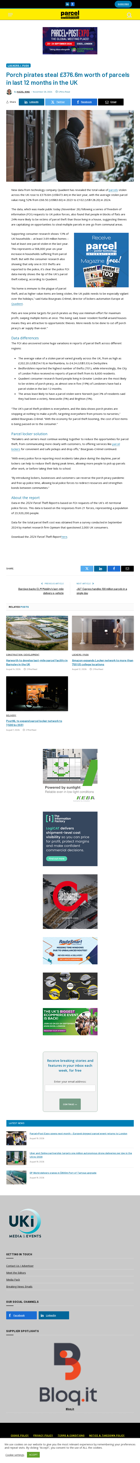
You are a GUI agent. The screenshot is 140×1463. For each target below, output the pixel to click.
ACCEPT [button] (33, 1454)
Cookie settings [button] (14, 1454)
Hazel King (23, 91)
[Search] (129, 15)
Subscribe (123, 4)
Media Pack (13, 1279)
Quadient (17, 304)
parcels (113, 190)
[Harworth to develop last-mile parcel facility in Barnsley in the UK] (37, 633)
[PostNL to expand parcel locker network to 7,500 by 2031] (37, 693)
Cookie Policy (20, 1435)
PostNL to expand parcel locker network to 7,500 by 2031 (34, 722)
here (64, 536)
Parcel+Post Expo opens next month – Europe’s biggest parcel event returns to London (78, 1133)
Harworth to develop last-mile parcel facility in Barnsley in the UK (37, 662)
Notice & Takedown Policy (107, 1435)
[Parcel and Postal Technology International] (70, 15)
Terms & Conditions (71, 1435)
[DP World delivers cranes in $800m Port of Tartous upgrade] (16, 1177)
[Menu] (10, 15)
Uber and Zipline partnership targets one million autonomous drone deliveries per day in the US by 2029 (81, 1154)
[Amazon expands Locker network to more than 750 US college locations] (103, 633)
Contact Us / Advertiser (20, 1266)
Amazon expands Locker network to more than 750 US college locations (102, 662)
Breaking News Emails (19, 1286)
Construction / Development (22, 654)
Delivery (11, 715)
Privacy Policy (43, 1435)
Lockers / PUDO (18, 65)
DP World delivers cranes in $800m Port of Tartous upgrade (63, 1172)
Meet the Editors (16, 1272)
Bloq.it (70, 1409)
